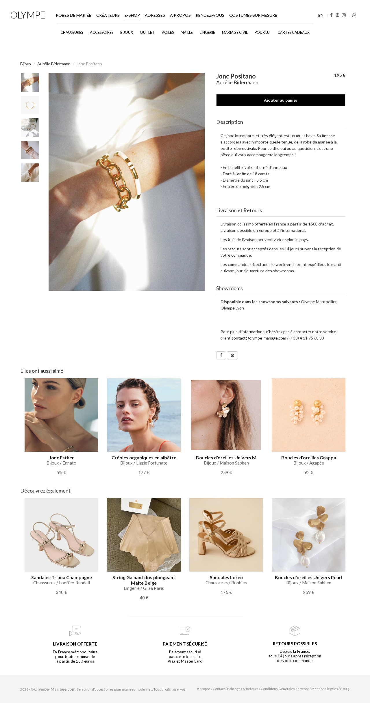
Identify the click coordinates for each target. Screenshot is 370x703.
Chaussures (71, 32)
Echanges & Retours (242, 689)
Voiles (168, 32)
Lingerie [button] (207, 32)
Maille (187, 32)
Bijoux (25, 63)
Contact (219, 689)
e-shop (132, 15)
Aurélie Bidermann (54, 63)
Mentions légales (324, 689)
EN (320, 15)
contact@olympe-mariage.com (259, 337)
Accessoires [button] (101, 32)
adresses (155, 15)
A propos (180, 15)
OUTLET (147, 32)
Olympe (27, 14)
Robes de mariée (73, 15)
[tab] (281, 122)
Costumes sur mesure (253, 15)
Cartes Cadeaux (294, 32)
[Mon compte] (354, 15)
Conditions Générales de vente (285, 689)
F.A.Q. (345, 689)
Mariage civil (235, 32)
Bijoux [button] (126, 32)
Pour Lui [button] (263, 32)
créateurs (108, 15)
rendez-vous (210, 15)
